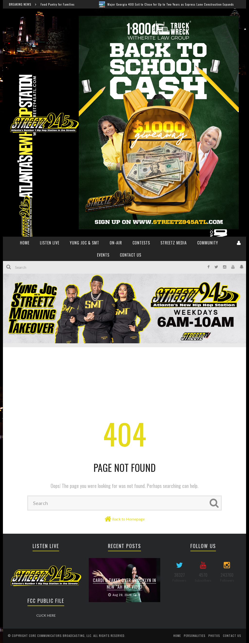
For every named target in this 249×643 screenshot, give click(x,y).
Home (177, 636)
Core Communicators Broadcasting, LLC (60, 636)
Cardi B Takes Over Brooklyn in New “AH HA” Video (124, 583)
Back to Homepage (128, 519)
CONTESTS (141, 243)
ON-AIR (116, 243)
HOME (24, 243)
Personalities (194, 636)
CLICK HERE (46, 615)
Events (103, 255)
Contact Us (130, 255)
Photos (214, 636)
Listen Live (49, 243)
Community (207, 243)
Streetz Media (173, 243)
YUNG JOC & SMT (84, 243)
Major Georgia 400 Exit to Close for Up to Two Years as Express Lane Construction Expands (137, 4)
